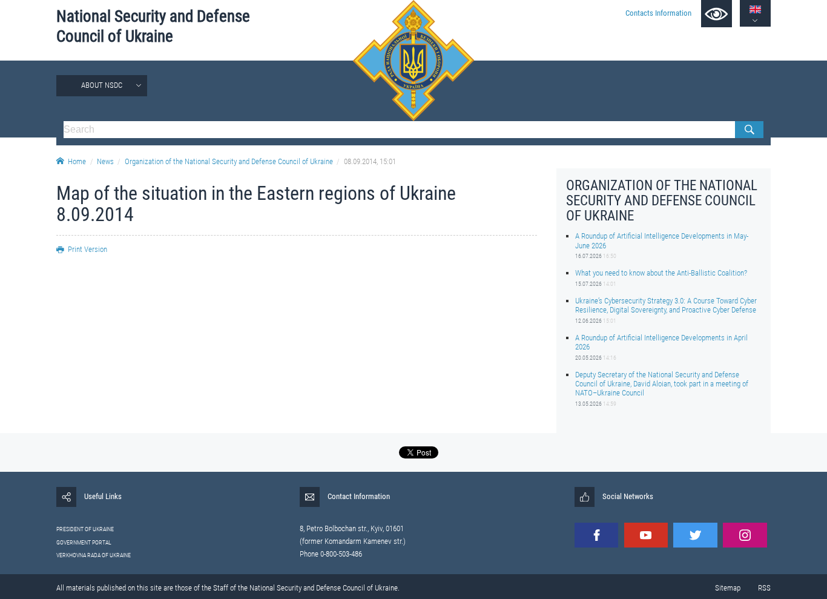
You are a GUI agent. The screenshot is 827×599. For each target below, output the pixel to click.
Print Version (87, 249)
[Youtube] (646, 535)
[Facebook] (596, 535)
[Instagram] (744, 535)
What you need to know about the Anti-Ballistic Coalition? (661, 272)
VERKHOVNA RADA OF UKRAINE (93, 555)
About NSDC (101, 85)
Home (77, 161)
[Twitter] (695, 535)
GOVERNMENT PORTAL (83, 542)
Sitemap (727, 587)
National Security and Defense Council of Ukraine (153, 26)
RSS (764, 587)
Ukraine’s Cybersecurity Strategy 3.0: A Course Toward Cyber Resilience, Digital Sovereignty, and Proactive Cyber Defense (666, 305)
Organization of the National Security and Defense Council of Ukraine (229, 161)
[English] (755, 9)
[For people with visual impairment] (716, 13)
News (105, 161)
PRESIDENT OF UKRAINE (85, 529)
